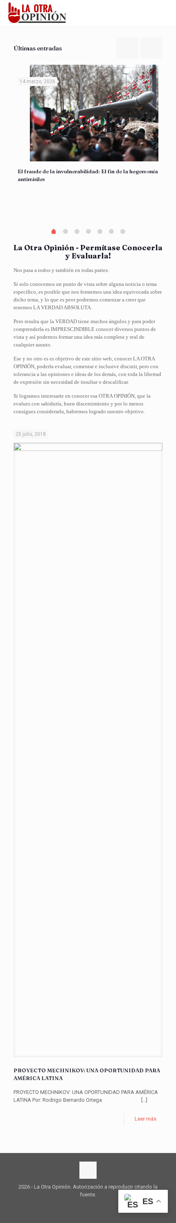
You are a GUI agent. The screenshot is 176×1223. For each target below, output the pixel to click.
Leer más (145, 1119)
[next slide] (151, 48)
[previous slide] (127, 48)
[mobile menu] (165, 12)
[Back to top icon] (88, 1170)
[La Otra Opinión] (41, 12)
